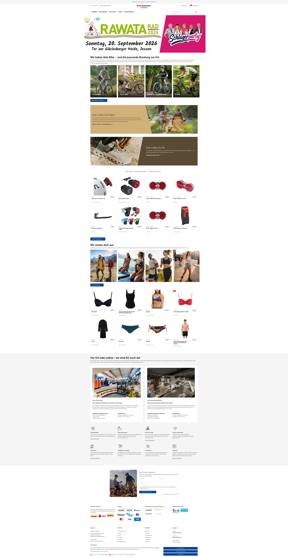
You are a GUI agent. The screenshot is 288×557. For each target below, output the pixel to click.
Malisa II (148, 311)
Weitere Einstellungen (130, 554)
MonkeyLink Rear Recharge (180, 228)
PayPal (113, 554)
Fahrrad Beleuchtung (97, 239)
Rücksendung (148, 535)
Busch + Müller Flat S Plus (180, 198)
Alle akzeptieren (180, 548)
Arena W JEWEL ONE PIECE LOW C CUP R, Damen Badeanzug (127, 312)
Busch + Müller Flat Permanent (153, 198)
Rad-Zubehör (103, 12)
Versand (147, 533)
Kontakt (120, 539)
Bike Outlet (112, 12)
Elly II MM (121, 341)
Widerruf (147, 541)
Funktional (121, 554)
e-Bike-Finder (128, 171)
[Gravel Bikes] (103, 81)
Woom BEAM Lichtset (124, 198)
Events (119, 535)
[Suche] (196, 12)
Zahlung (147, 531)
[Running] (159, 265)
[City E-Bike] (131, 81)
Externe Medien (104, 554)
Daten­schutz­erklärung (96, 551)
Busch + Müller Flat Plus (152, 228)
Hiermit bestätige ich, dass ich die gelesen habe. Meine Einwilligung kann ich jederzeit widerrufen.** (158, 488)
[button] (86, 34)
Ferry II (93, 341)
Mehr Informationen (149, 440)
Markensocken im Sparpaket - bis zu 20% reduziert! (144, 1)
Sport (120, 12)
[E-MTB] (186, 81)
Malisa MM (94, 311)
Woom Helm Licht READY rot (98, 198)
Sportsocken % (129, 12)
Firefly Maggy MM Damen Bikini (181, 311)
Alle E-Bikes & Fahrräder (98, 100)
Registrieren (148, 537)
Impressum (105, 551)
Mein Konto (147, 539)
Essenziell (95, 554)
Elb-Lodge (120, 537)
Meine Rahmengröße (140, 171)
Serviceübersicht (121, 541)
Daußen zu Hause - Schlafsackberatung (101, 124)
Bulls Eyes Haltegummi (96, 228)
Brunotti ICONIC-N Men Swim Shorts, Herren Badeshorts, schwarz (180, 342)
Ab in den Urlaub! (96, 285)
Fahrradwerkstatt (122, 531)
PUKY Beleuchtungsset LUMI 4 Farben (126, 229)
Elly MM (148, 341)
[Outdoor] (103, 265)
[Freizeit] (131, 265)
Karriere (119, 533)
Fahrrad (94, 12)
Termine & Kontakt (94, 438)
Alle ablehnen (180, 554)
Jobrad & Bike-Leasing (154, 171)
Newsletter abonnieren (146, 492)
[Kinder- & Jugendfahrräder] (159, 81)
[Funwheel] (186, 265)
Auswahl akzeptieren (180, 551)
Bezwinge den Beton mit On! (153, 155)
